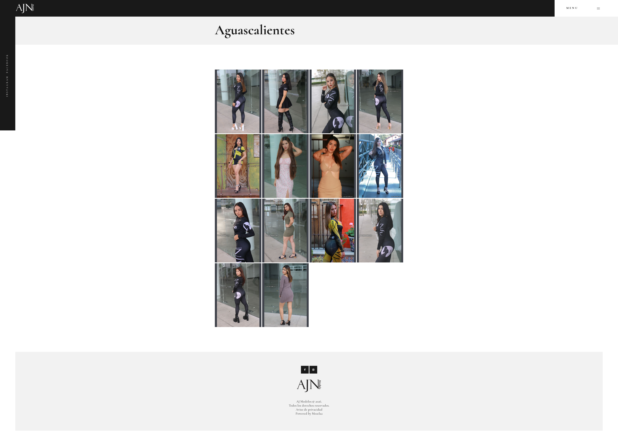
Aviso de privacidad (309, 410)
